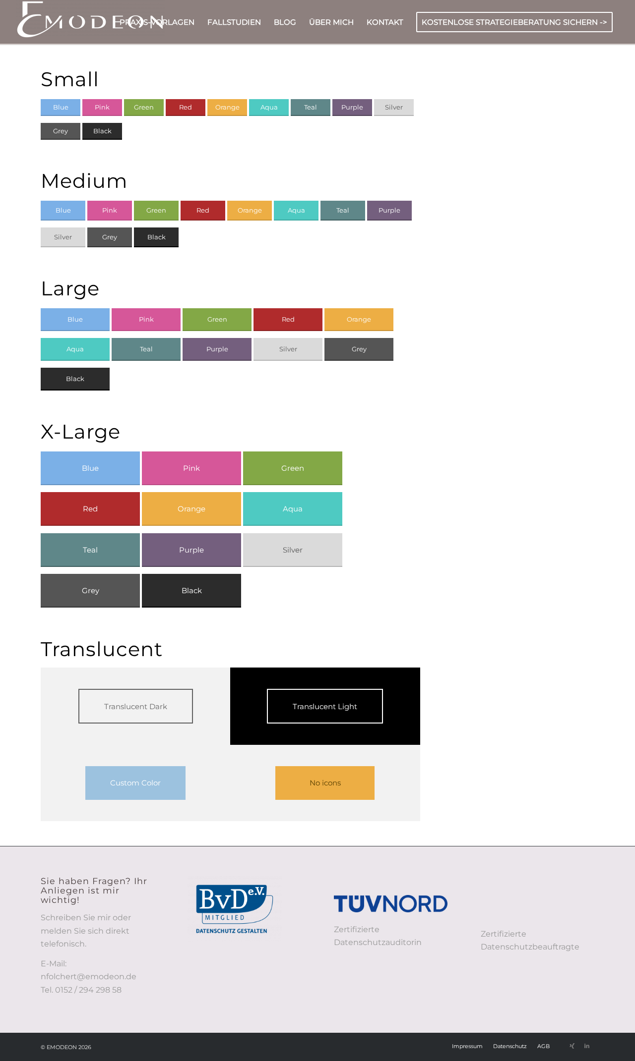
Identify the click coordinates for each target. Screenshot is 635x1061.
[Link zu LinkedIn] (586, 1045)
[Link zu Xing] (572, 1045)
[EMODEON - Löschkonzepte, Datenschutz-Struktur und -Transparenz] (90, 22)
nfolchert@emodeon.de (88, 976)
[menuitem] (157, 22)
